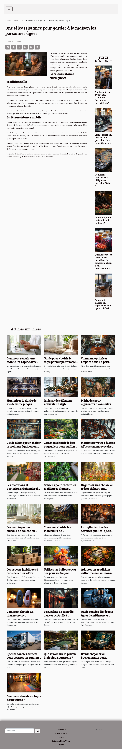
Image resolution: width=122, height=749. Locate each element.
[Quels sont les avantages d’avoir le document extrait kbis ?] (103, 77)
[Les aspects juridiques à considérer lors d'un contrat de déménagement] (24, 555)
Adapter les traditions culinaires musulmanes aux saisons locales (96, 573)
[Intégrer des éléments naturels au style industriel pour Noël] (61, 387)
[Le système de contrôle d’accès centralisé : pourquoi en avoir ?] (61, 598)
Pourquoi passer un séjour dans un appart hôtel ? (103, 304)
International (61, 733)
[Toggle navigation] (9, 8)
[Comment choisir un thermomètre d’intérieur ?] (24, 598)
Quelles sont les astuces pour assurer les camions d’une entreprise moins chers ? (23, 659)
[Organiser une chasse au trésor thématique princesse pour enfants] (98, 471)
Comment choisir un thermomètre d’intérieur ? (20, 615)
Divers (15, 20)
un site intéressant (73, 87)
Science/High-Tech (61, 741)
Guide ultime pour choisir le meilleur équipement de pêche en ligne (24, 446)
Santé (61, 737)
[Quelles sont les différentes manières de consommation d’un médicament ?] (103, 240)
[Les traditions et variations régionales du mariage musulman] (24, 471)
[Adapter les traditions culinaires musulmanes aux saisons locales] (98, 555)
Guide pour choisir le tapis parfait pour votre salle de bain (60, 362)
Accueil (8, 20)
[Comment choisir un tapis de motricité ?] (24, 682)
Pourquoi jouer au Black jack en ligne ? (103, 220)
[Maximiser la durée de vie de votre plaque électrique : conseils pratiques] (24, 387)
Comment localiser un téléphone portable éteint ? (103, 180)
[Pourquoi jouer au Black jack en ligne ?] (103, 202)
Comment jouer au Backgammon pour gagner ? (93, 657)
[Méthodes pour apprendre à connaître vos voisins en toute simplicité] (98, 387)
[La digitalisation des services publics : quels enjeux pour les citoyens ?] (98, 513)
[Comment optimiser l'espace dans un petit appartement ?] (98, 344)
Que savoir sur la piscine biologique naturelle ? (60, 655)
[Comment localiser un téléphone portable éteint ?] (103, 160)
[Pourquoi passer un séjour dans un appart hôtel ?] (103, 285)
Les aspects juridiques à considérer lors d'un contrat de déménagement (22, 574)
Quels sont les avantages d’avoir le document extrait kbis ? (102, 97)
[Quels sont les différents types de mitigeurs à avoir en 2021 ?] (98, 598)
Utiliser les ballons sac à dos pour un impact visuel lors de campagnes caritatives (60, 574)
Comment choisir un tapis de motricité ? (24, 698)
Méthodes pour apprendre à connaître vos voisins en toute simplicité (96, 405)
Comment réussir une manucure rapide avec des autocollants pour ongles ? (21, 363)
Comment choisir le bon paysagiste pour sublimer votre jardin (61, 446)
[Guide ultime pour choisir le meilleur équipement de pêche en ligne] (24, 429)
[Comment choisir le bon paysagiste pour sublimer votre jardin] (61, 429)
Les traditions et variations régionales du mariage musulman (23, 488)
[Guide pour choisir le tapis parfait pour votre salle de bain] (61, 344)
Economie (61, 729)
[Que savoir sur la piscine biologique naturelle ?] (61, 640)
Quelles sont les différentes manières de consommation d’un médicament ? (103, 261)
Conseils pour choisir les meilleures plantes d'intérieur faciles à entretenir (60, 490)
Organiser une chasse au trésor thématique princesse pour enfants (97, 488)
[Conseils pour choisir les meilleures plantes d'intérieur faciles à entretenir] (61, 471)
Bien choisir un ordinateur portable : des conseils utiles (103, 138)
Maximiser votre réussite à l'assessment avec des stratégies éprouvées (98, 446)
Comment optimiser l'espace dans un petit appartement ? (95, 362)
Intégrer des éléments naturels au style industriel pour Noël (58, 404)
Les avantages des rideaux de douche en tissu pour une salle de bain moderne (21, 532)
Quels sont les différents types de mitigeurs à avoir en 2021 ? (97, 615)
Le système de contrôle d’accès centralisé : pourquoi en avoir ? (59, 615)
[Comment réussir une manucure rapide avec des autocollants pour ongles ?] (24, 344)
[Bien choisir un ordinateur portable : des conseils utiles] (103, 120)
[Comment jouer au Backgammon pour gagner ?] (98, 640)
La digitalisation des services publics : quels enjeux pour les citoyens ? (98, 530)
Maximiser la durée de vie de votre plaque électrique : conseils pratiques (21, 405)
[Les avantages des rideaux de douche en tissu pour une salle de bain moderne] (24, 513)
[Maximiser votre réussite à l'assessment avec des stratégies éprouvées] (98, 429)
